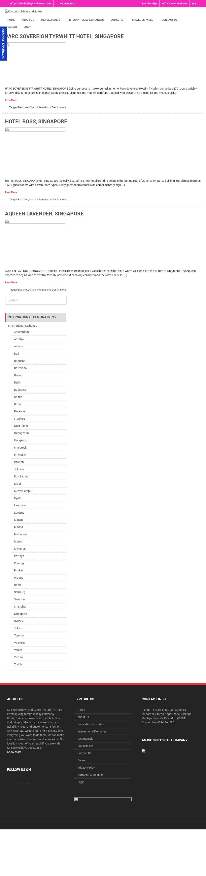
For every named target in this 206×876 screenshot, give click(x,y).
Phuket (18, 570)
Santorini (19, 599)
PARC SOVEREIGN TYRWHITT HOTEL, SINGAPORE (64, 36)
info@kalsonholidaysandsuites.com (30, 3)
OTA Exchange (50, 19)
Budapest (20, 389)
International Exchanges (86, 19)
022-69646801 (68, 3)
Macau (18, 519)
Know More (14, 752)
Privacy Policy (86, 767)
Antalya (19, 339)
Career (12, 26)
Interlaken (20, 454)
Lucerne (19, 512)
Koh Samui (21, 476)
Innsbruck (20, 447)
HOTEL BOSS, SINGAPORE (36, 121)
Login (27, 26)
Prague (18, 577)
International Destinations (51, 107)
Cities (32, 107)
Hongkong (20, 440)
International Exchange (22, 325)
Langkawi (20, 505)
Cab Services (85, 746)
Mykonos (20, 548)
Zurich (18, 664)
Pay (194, 3)
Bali (16, 353)
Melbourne (20, 534)
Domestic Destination (90, 724)
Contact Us (169, 19)
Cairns (18, 397)
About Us (28, 19)
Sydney (18, 621)
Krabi (17, 483)
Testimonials (85, 738)
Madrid (18, 527)
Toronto (19, 635)
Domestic (117, 19)
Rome (17, 584)
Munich (18, 541)
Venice (18, 650)
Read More (11, 100)
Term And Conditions (90, 774)
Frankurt (19, 418)
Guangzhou (21, 433)
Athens (18, 346)
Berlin (17, 382)
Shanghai (20, 606)
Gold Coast (21, 425)
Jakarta (19, 469)
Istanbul (19, 462)
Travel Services (142, 19)
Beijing (18, 375)
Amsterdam (21, 331)
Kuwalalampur (23, 491)
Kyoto (18, 498)
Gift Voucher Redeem (174, 3)
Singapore (20, 613)
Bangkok (19, 360)
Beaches (23, 107)
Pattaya (19, 556)
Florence (19, 411)
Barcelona (20, 368)
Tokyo (18, 628)
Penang (19, 563)
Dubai (17, 404)
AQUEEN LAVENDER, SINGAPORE (44, 214)
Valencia (19, 642)
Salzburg (19, 592)
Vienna (18, 657)
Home (11, 19)
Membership (149, 3)
